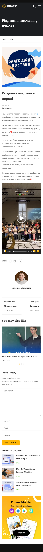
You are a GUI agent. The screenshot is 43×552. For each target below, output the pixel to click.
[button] (21, 218)
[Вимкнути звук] (34, 251)
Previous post (9, 302)
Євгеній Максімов (21, 287)
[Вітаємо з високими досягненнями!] (21, 340)
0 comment (7, 108)
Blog (11, 39)
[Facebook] (10, 261)
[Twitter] (15, 261)
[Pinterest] (20, 261)
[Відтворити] (5, 251)
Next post (35, 302)
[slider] (20, 251)
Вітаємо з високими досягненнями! (19, 356)
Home (4, 39)
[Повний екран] (38, 251)
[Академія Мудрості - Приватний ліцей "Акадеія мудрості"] (9, 6)
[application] (21, 218)
